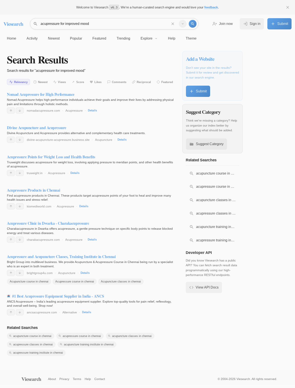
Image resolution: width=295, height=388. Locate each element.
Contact (99, 379)
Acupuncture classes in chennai (121, 281)
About (52, 379)
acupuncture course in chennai (32, 336)
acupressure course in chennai (82, 336)
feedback (211, 7)
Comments (119, 82)
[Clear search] (173, 24)
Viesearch (13, 23)
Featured (167, 82)
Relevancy (21, 82)
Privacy (64, 379)
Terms (77, 379)
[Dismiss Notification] (288, 7)
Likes (98, 82)
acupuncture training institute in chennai (89, 344)
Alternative (69, 312)
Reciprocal (144, 82)
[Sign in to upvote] (11, 110)
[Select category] (183, 24)
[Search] (193, 24)
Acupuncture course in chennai (29, 281)
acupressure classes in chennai (33, 344)
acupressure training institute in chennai (38, 352)
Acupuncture (103, 139)
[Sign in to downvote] (20, 110)
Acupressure (74, 110)
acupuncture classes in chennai (132, 336)
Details (92, 110)
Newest (43, 82)
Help (88, 379)
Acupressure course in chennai (74, 281)
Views (62, 82)
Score (80, 82)
